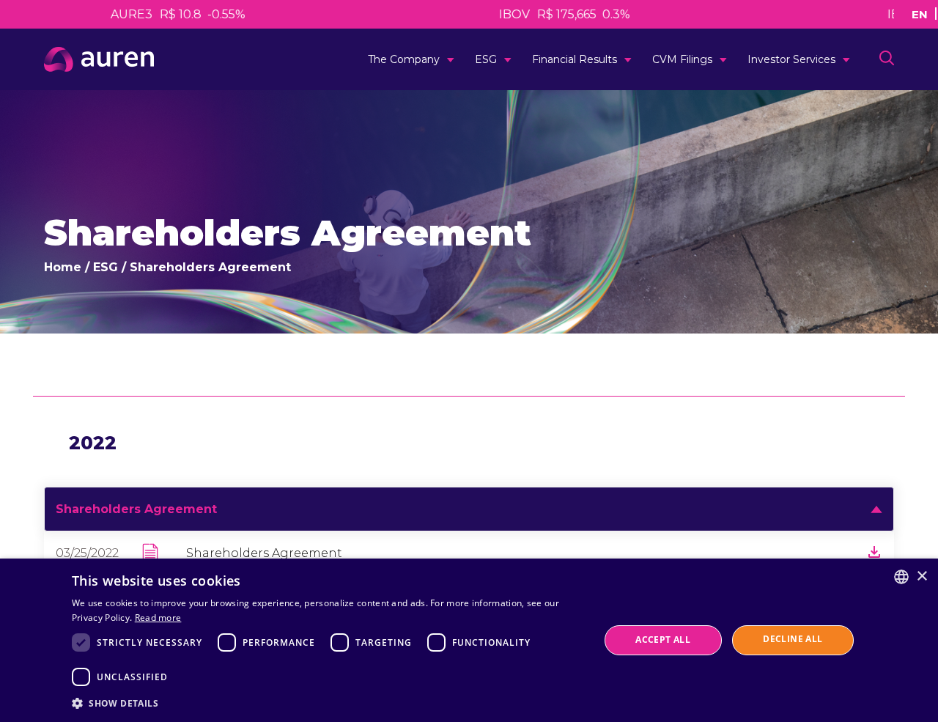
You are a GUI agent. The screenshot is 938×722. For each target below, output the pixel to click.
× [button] (921, 576)
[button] (327, 702)
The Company (404, 59)
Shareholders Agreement (264, 553)
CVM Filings (682, 59)
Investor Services (791, 59)
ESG (486, 59)
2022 (93, 443)
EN (920, 13)
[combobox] (901, 577)
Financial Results (574, 59)
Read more (158, 617)
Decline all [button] (792, 639)
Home (62, 267)
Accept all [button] (662, 639)
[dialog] (469, 640)
